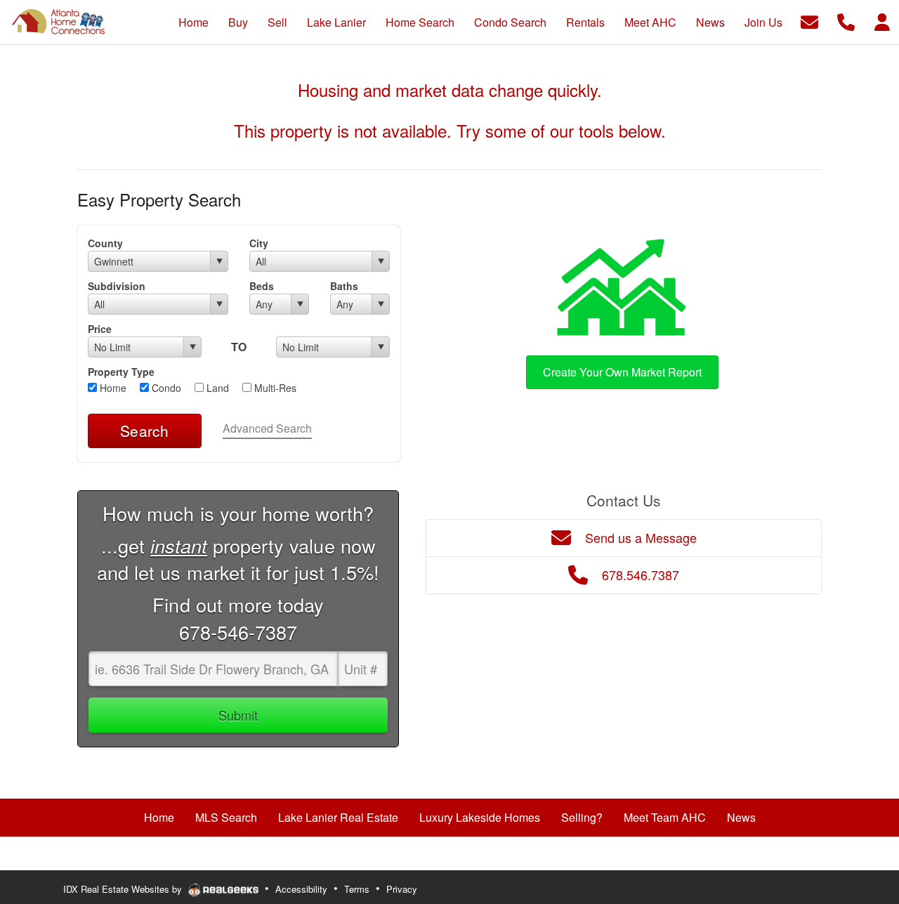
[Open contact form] (809, 21)
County (105, 243)
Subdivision (116, 286)
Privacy (401, 889)
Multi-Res (273, 388)
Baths (344, 286)
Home (111, 388)
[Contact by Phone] (846, 21)
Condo (165, 388)
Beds (261, 286)
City (258, 243)
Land (216, 388)
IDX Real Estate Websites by (124, 889)
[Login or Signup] (882, 21)
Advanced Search (267, 428)
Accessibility (301, 889)
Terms (356, 889)
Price (100, 329)
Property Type (121, 372)
